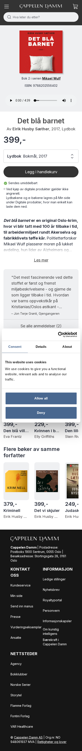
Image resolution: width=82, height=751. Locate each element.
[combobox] (41, 17)
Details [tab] (41, 346)
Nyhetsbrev (51, 589)
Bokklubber (18, 674)
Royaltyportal (52, 600)
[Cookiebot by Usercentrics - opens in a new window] (58, 334)
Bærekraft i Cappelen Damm (55, 642)
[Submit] (8, 17)
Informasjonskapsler (57, 621)
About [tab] (67, 346)
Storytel (16, 695)
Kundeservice (20, 585)
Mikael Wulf (51, 78)
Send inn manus (21, 606)
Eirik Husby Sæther (30, 129)
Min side (16, 596)
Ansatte (15, 637)
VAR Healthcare (21, 726)
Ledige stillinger (54, 579)
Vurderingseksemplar (26, 627)
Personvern (51, 610)
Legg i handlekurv (41, 172)
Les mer (41, 260)
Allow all (41, 398)
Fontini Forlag (20, 716)
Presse (15, 616)
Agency (16, 664)
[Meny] (6, 6)
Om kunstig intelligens (51, 631)
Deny (41, 413)
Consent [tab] (14, 346)
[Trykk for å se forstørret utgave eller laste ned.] (40, 52)
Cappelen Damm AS (28, 737)
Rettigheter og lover (51, 742)
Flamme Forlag (20, 705)
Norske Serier (20, 684)
